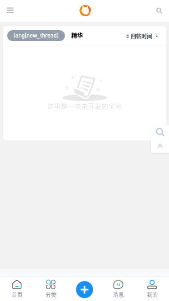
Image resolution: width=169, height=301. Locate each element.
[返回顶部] (160, 146)
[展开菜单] (10, 11)
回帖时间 (142, 36)
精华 (77, 35)
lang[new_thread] (36, 35)
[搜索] (160, 132)
